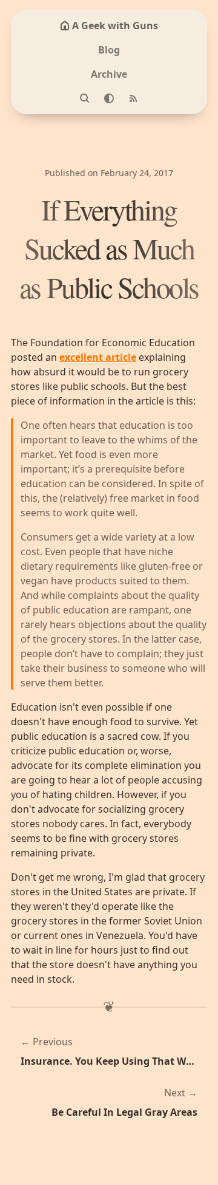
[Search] (85, 98)
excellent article (97, 357)
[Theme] (109, 98)
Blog (109, 49)
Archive (109, 74)
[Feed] (133, 98)
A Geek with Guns (115, 25)
